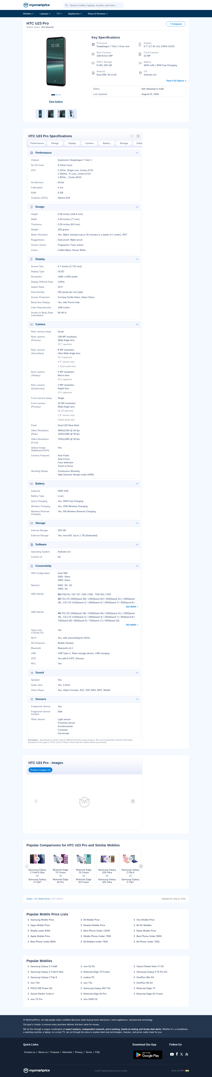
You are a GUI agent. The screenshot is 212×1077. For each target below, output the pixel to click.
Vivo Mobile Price (145, 919)
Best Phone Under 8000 (43, 941)
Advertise (67, 1052)
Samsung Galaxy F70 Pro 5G (151, 971)
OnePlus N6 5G (144, 982)
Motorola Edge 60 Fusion (149, 993)
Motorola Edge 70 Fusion (96, 971)
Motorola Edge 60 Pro (94, 993)
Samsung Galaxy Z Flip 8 (43, 977)
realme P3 (88, 977)
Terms (89, 1052)
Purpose (55, 1052)
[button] (66, 5)
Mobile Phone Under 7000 (97, 936)
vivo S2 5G (89, 966)
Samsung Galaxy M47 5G (96, 988)
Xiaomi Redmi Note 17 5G (150, 966)
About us (43, 1052)
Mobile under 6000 (40, 930)
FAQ (97, 1052)
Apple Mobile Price (40, 936)
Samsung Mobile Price (42, 919)
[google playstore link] (148, 1058)
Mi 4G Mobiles (144, 925)
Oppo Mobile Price (40, 925)
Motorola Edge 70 (145, 988)
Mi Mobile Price (91, 919)
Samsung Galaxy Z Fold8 (43, 966)
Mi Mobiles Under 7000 (95, 941)
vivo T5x (87, 982)
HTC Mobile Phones (42, 899)
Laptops (44, 13)
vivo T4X (35, 982)
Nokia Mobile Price (146, 930)
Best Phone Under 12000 (96, 930)
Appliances (74, 13)
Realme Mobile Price (94, 925)
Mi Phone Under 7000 (147, 941)
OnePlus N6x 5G (145, 977)
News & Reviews (96, 13)
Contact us (29, 1052)
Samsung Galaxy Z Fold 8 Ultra (46, 971)
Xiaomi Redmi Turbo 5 (42, 993)
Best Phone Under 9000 (149, 936)
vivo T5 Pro (36, 999)
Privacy (79, 1052)
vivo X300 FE (90, 999)
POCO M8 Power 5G (41, 988)
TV (58, 13)
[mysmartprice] (36, 5)
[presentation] (132, 136)
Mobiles (27, 13)
